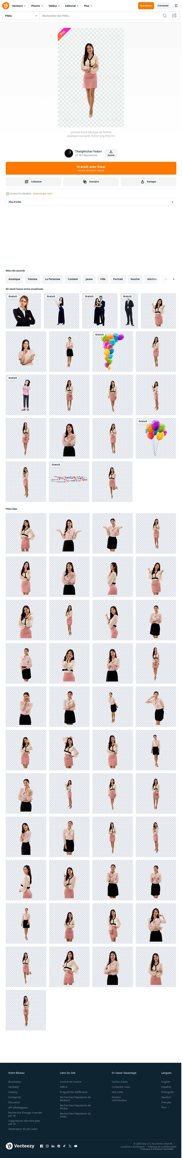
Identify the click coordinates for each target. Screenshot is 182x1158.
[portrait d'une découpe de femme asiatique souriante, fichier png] (158, 310)
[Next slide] (168, 279)
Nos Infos (115, 1092)
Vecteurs (17, 5)
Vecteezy (13, 1087)
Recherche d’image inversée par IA (19, 1114)
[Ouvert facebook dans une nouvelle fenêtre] (41, 1145)
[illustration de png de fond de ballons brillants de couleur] (112, 351)
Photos (35, 5)
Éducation (14, 1102)
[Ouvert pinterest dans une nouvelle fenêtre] (58, 1145)
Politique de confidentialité (159, 1146)
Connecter (160, 5)
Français (164, 1102)
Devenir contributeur (117, 1098)
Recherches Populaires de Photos (74, 1107)
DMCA (62, 1087)
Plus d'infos (15, 201)
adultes (152, 279)
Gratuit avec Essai (90, 168)
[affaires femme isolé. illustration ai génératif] (23, 310)
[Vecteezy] (5, 5)
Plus (86, 5)
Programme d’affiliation (72, 1092)
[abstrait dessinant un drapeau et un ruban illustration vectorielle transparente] (69, 481)
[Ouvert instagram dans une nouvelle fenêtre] (47, 1145)
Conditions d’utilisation (130, 1146)
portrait (118, 279)
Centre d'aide (117, 1081)
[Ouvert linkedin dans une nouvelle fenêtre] (53, 1145)
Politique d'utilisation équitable (154, 1148)
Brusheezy (14, 1081)
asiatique (14, 279)
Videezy (12, 1092)
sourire (135, 279)
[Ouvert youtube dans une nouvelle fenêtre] (75, 1145)
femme (32, 279)
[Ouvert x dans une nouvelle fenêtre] (70, 1145)
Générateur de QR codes (22, 1129)
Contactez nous (118, 1087)
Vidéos (53, 5)
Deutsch (164, 1097)
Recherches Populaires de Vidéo (74, 1115)
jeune (89, 279)
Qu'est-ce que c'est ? (43, 193)
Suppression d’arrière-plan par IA (24, 1122)
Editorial (70, 5)
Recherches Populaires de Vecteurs (74, 1098)
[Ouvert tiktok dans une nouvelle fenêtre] (64, 1145)
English (163, 1081)
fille (102, 279)
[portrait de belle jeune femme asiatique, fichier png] (26, 351)
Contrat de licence (69, 1081)
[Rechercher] (162, 16)
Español (163, 1087)
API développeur (18, 1107)
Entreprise (14, 1097)
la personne (52, 279)
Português (165, 1092)
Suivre (109, 155)
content (73, 279)
